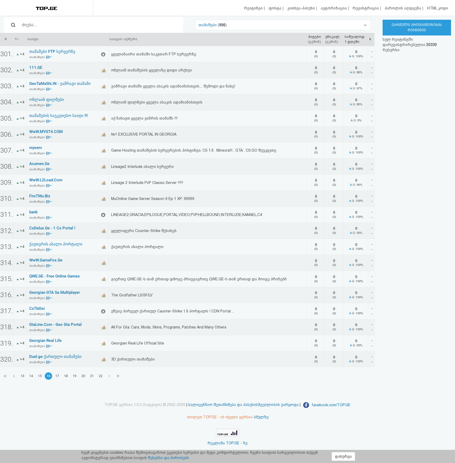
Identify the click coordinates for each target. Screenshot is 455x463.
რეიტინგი (254, 8)
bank (33, 212)
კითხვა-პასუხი (301, 8)
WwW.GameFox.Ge (45, 260)
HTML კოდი (437, 8)
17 (57, 376)
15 (40, 376)
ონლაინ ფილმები (46, 99)
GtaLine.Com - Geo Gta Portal (55, 324)
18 (66, 376)
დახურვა (343, 456)
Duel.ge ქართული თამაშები (55, 356)
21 (92, 376)
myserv (35, 147)
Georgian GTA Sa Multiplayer (54, 292)
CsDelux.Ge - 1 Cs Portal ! (52, 228)
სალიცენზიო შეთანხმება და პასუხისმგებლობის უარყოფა (243, 405)
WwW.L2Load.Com (45, 180)
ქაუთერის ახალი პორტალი (55, 244)
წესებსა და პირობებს (168, 458)
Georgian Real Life (45, 340)
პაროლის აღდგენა (403, 8)
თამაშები (208, 25)
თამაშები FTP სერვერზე (52, 51)
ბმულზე (261, 417)
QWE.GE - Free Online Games (54, 276)
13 (22, 376)
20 (83, 376)
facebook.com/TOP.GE (330, 405)
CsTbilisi (37, 308)
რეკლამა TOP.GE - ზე (227, 443)
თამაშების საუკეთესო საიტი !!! (58, 115)
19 (74, 376)
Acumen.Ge (39, 163)
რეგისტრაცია (366, 8)
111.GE (35, 67)
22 (100, 376)
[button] (282, 25)
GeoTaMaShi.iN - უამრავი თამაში (60, 83)
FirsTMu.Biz (39, 196)
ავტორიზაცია (334, 8)
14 (31, 376)
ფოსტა (276, 8)
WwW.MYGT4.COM (46, 131)
